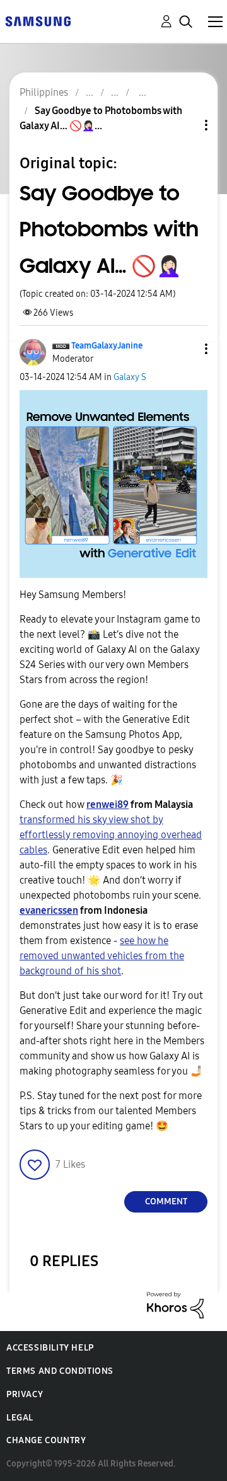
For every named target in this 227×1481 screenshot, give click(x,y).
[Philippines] (38, 20)
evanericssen (49, 910)
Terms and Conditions (60, 1371)
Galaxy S (130, 377)
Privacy (24, 1394)
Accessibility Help (50, 1347)
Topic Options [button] (184, 125)
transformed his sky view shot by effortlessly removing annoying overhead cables (111, 835)
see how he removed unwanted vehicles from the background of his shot (102, 956)
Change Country (46, 1440)
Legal (19, 1417)
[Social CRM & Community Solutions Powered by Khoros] (175, 1304)
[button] (185, 349)
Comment (166, 1201)
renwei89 (107, 804)
